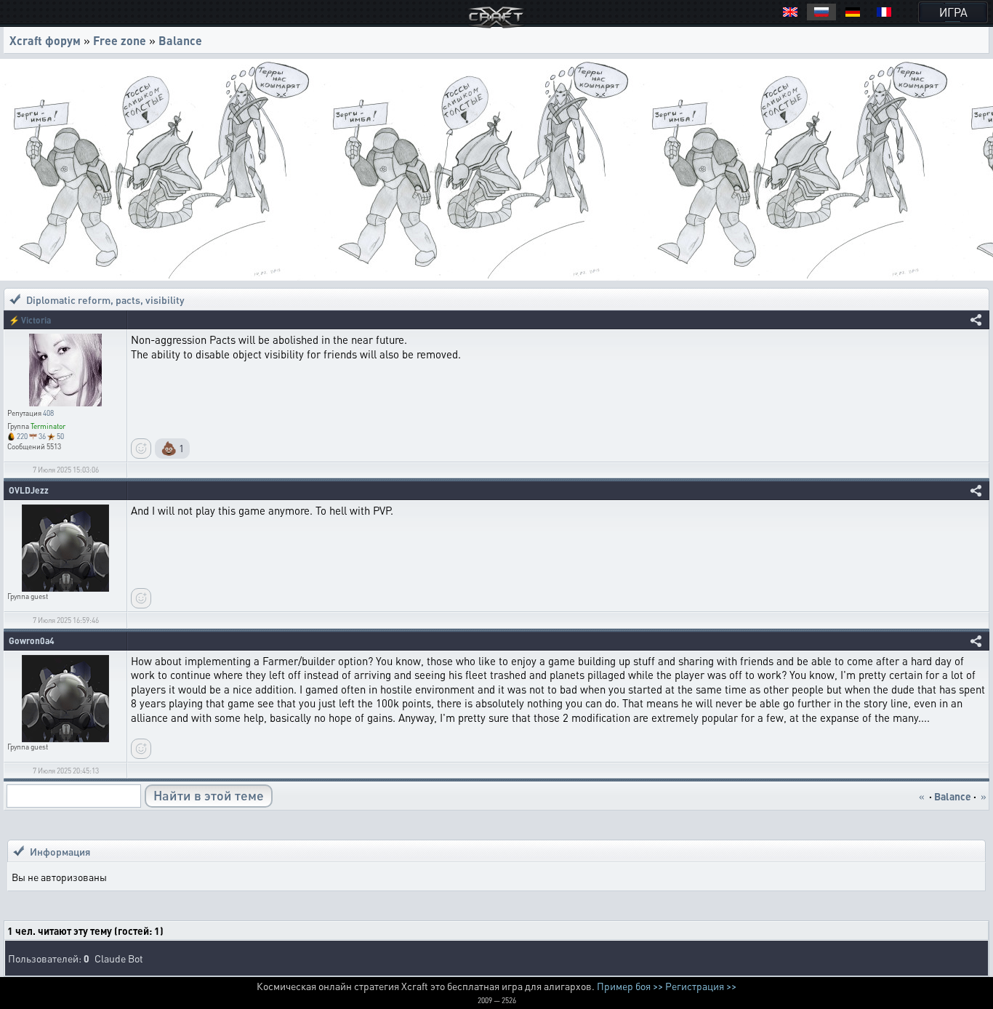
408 (48, 413)
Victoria (36, 320)
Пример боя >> (630, 985)
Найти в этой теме (208, 795)
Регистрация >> (700, 985)
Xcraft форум (45, 40)
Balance (180, 40)
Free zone (119, 40)
